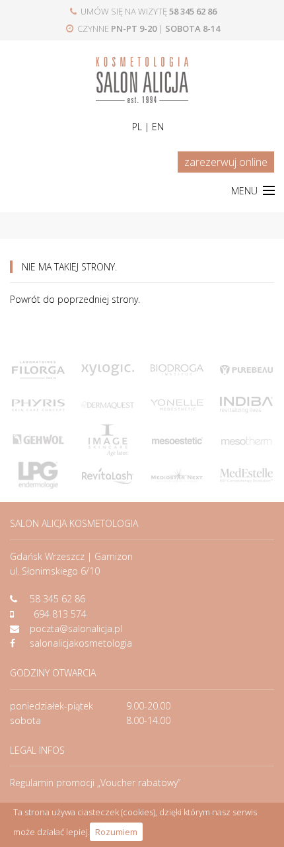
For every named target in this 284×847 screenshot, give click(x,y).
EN (158, 126)
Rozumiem (116, 832)
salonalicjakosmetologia (81, 643)
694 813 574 (60, 614)
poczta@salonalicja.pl (76, 628)
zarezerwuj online (225, 162)
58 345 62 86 (57, 598)
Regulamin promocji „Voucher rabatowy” (95, 782)
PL (137, 126)
